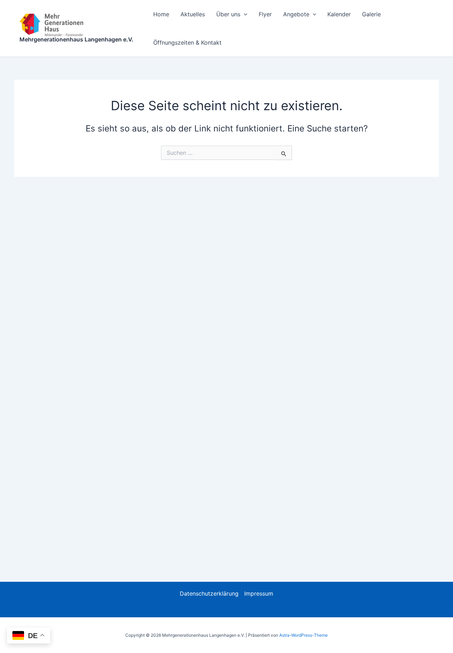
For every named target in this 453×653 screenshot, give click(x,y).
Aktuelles (192, 14)
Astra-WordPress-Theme (303, 635)
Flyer (265, 14)
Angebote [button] (296, 14)
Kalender (339, 14)
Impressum (258, 593)
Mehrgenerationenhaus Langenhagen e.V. (76, 39)
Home (161, 14)
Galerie (371, 14)
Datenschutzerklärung (209, 593)
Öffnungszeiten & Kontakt (187, 42)
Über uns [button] (228, 14)
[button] (243, 14)
